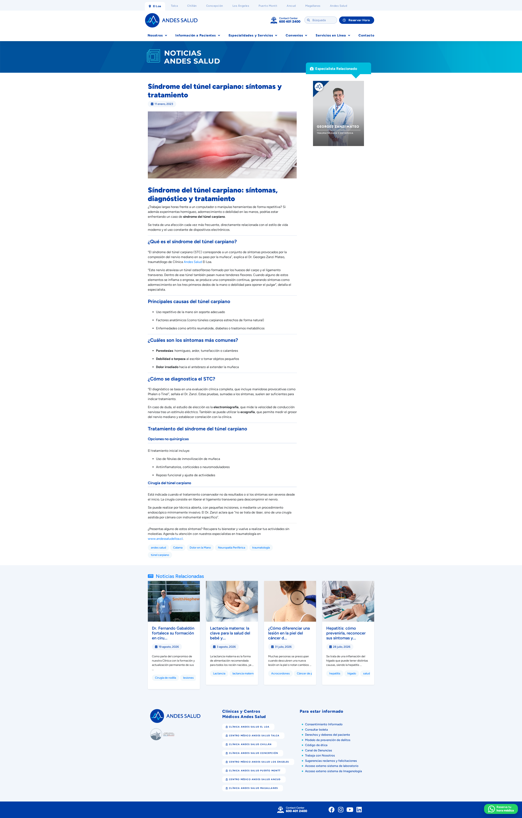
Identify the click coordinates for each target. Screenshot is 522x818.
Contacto (366, 35)
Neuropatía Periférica (231, 547)
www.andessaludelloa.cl (165, 539)
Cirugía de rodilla (165, 677)
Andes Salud (193, 262)
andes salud (158, 547)
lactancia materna (243, 673)
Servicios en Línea (331, 35)
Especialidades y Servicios (251, 35)
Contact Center (288, 18)
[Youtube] (350, 810)
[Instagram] (341, 810)
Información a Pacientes (195, 35)
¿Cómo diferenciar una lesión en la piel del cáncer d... (289, 633)
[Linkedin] (359, 810)
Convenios (294, 35)
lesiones (188, 677)
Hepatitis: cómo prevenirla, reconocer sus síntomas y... (346, 633)
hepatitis (334, 673)
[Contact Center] (274, 20)
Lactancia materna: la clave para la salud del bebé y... (230, 633)
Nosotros (155, 35)
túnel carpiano (160, 555)
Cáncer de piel (306, 673)
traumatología (261, 547)
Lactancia (219, 673)
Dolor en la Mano (200, 547)
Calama (177, 547)
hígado (351, 673)
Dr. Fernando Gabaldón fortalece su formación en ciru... (173, 633)
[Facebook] (331, 810)
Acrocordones (280, 673)
